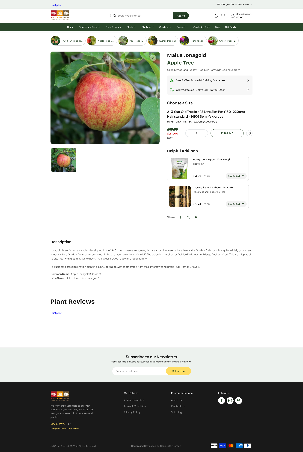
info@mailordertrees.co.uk (64, 428)
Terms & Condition (135, 406)
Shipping (176, 412)
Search (181, 15)
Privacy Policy (132, 412)
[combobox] (141, 15)
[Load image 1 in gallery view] (64, 160)
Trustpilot (56, 5)
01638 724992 (57, 423)
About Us (176, 400)
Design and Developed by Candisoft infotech (156, 446)
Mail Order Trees (58, 446)
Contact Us (177, 406)
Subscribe (178, 371)
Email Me (227, 133)
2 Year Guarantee (134, 400)
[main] (151, 189)
